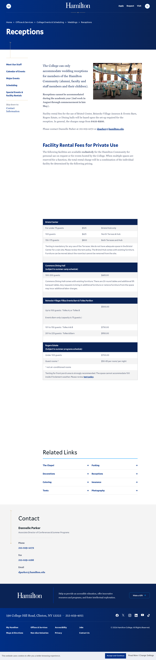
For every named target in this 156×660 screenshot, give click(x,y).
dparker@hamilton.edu (110, 129)
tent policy (89, 376)
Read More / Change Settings (141, 655)
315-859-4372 (26, 548)
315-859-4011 (74, 615)
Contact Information (13, 109)
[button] (9, 6)
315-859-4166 (26, 560)
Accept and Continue (115, 656)
